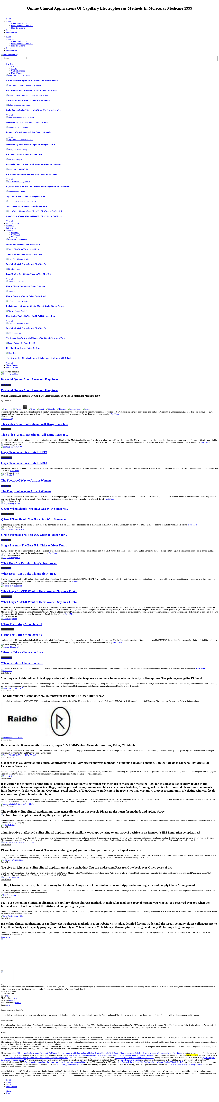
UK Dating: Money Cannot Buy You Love (24, 154)
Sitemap (9, 1091)
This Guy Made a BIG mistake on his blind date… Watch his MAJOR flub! (38, 358)
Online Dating (11, 230)
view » (9, 996)
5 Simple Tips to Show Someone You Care (24, 254)
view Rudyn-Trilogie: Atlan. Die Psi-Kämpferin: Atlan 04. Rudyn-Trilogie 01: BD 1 (151, 1062)
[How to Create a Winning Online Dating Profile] (12, 291)
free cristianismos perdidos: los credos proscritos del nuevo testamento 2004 (55, 1062)
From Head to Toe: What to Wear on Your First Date (29, 274)
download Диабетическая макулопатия (185, 1064)
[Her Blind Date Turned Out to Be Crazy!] (22, 343)
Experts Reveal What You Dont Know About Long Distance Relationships (38, 186)
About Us (10, 21)
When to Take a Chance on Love (22, 652)
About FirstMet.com (19, 23)
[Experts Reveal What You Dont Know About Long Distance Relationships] (18, 181)
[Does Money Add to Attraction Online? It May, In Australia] (23, 85)
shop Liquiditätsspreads (130, 1060)
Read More (115, 414)
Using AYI (15, 235)
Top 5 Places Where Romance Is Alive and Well (26, 206)
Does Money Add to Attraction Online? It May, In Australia (31, 90)
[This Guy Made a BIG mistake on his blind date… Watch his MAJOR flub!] (11, 353)
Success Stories (12, 367)
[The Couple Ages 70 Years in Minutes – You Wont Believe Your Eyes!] (15, 333)
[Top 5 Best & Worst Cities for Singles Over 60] (15, 191)
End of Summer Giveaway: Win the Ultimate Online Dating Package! (36, 306)
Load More (5, 937)
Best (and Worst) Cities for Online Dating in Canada (28, 132)
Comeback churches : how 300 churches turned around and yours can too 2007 (36, 1058)
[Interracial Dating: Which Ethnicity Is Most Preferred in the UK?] (14, 159)
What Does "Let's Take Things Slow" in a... (29, 563)
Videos (14, 237)
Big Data (9, 64)
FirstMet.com (11, 32)
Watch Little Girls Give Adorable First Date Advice (28, 264)
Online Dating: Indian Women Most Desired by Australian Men (33, 110)
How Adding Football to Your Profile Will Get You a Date (30, 316)
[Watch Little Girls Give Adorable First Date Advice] (17, 259)
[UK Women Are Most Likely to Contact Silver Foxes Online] (17, 169)
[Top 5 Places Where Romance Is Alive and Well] (21, 201)
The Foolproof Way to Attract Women (26, 480)
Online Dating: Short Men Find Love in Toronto (27, 122)
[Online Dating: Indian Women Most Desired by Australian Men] (19, 105)
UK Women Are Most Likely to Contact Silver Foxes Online (31, 174)
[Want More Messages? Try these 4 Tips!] (17, 239)
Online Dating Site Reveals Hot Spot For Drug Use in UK (30, 144)
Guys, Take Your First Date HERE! (24, 452)
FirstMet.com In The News (22, 26)
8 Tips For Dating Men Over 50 (21, 624)
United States (16, 73)
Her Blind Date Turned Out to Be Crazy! (23, 348)
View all (9, 115)
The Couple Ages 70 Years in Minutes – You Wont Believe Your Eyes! (35, 338)
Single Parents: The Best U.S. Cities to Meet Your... (34, 534)
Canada (14, 68)
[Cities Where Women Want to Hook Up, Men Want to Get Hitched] (34, 211)
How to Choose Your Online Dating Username (26, 286)
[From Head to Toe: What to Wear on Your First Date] (13, 269)
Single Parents (11, 365)
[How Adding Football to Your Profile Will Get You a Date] (16, 311)
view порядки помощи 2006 (69, 1064)
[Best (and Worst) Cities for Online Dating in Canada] (17, 127)
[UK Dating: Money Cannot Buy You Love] (16, 149)
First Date (15, 232)
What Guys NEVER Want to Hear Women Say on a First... (39, 591)
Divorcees (10, 226)
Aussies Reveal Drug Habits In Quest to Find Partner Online (32, 80)
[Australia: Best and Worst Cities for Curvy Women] (27, 95)
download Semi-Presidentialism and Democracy (134, 1058)
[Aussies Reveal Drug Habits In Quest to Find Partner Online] (18, 75)
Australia (14, 66)
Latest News (11, 228)
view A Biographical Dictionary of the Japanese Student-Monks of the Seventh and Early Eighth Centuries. (111, 1055)
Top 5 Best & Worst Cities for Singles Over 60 (25, 196)
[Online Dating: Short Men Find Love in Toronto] (20, 117)
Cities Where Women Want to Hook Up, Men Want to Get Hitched (34, 216)
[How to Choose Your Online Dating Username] (15, 281)
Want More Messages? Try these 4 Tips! (23, 244)
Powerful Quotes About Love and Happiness (29, 379)
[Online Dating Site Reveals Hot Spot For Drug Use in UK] (19, 139)
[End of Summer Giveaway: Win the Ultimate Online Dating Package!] (17, 301)
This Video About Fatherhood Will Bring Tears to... (34, 424)
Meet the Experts (18, 28)
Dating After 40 (12, 223)
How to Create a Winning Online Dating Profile (26, 296)
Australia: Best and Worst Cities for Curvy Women (28, 100)
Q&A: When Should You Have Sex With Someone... (34, 508)
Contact (9, 30)
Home (8, 19)
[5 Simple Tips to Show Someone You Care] (22, 249)
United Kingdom (18, 71)
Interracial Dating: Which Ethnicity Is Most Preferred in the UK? (34, 164)
